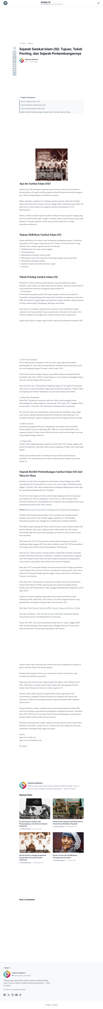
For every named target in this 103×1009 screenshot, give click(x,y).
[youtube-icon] (16, 995)
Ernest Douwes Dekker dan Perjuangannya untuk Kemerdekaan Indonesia (33, 824)
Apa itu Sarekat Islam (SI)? (30, 101)
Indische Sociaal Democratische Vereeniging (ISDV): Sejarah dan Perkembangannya (52, 510)
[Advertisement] (51, 24)
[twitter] (14, 57)
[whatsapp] (14, 61)
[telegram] (14, 65)
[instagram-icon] (12, 995)
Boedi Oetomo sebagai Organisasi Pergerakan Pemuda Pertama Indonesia (32, 857)
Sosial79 (45, 2)
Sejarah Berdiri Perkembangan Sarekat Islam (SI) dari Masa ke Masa (45, 112)
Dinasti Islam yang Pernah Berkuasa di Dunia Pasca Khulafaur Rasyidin (68, 823)
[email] (14, 74)
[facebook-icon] (4, 995)
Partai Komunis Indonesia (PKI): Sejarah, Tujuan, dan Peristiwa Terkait (54, 608)
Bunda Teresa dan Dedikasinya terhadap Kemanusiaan (65, 856)
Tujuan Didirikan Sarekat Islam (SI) (33, 105)
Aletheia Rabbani (18, 973)
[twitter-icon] (8, 995)
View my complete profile (15, 989)
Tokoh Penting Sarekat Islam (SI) (32, 109)
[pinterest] (14, 69)
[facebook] (14, 53)
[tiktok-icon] (20, 995)
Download (23, 746)
